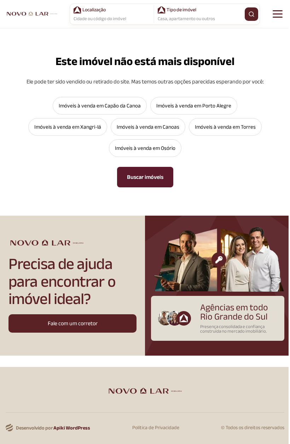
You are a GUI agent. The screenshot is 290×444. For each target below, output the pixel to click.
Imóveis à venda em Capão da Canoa (100, 106)
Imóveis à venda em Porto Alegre (193, 106)
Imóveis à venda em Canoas (148, 127)
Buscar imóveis (145, 177)
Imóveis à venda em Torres (225, 127)
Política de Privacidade (155, 427)
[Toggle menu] (277, 14)
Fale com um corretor (73, 323)
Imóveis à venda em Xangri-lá (67, 127)
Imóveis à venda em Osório (145, 148)
